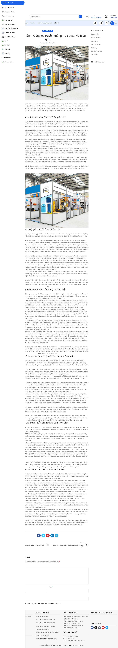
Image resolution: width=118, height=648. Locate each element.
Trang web (10, 595)
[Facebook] (92, 627)
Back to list (47, 545)
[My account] (95, 23)
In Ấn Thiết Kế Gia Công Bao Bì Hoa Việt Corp (58, 645)
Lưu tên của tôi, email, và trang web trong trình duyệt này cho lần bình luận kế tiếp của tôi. (36, 603)
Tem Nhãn (94, 54)
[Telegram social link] (56, 535)
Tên (8, 587)
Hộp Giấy (94, 48)
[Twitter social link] (43, 535)
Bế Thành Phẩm (96, 38)
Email (51, 587)
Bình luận (10, 565)
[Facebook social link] (39, 535)
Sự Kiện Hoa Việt (96, 51)
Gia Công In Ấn (47, 30)
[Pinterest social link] (48, 535)
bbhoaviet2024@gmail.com (48, 638)
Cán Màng (94, 41)
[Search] (80, 16)
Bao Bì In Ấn (95, 34)
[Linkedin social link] (52, 535)
